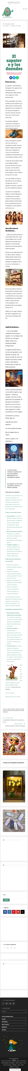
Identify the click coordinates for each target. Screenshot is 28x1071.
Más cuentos (23, 1060)
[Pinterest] (14, 912)
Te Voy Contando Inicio (7, 1016)
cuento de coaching (19, 709)
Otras (24, 1062)
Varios (19, 1064)
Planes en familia (19, 1062)
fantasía (22, 710)
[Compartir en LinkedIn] (14, 948)
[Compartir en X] (4, 948)
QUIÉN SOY (4, 1027)
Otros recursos (5, 1024)
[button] (10, 77)
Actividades (5, 1021)
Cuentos (7, 25)
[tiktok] (23, 912)
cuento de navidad (7, 710)
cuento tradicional (15, 710)
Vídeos (22, 1064)
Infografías (14, 1064)
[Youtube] (18, 912)
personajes (5, 711)
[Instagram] (9, 912)
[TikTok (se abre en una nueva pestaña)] (19, 3)
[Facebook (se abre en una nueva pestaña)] (11, 3)
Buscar (4, 894)
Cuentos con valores (16, 25)
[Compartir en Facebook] (7, 948)
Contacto (4, 1029)
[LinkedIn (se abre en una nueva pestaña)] (16, 3)
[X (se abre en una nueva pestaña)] (9, 3)
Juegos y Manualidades (10, 1062)
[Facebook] (5, 912)
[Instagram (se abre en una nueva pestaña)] (14, 3)
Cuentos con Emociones (6, 1060)
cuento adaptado (11, 709)
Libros (10, 1064)
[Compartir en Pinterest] (11, 948)
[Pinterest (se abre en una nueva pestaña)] (12, 3)
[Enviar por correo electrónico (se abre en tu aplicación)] (18, 3)
